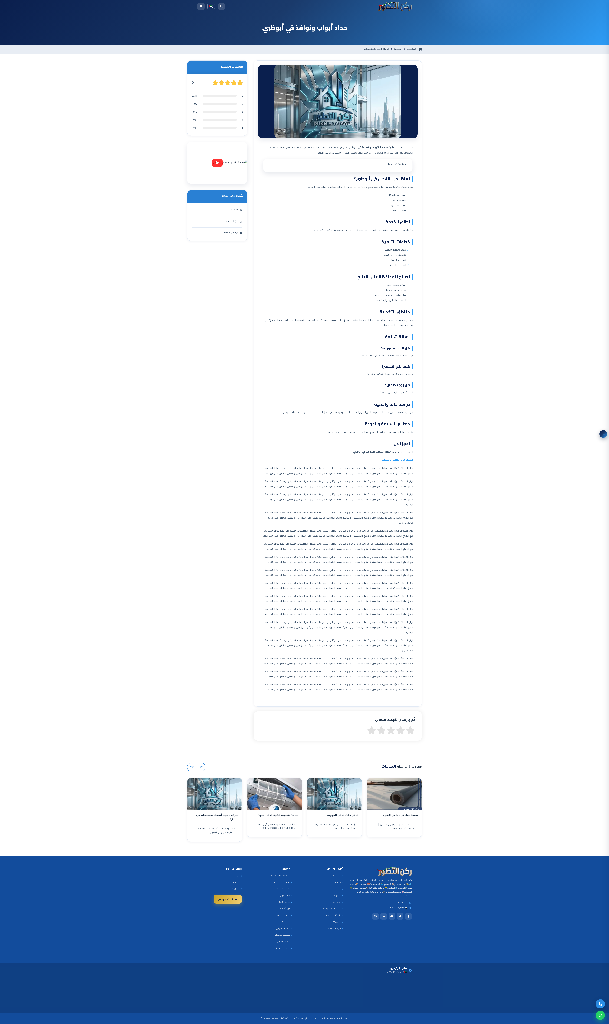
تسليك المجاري (283, 929)
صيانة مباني (284, 896)
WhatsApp (265, 1018)
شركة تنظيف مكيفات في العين (278, 815)
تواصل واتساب (390, 460)
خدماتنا (337, 883)
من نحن (337, 889)
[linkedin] (383, 916)
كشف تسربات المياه (281, 883)
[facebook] (408, 916)
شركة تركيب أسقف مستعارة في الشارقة (217, 817)
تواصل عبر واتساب (398, 903)
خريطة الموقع (334, 929)
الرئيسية (337, 876)
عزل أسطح (285, 909)
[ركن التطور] (394, 6)
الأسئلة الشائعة (333, 916)
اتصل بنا (337, 902)
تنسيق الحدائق (283, 922)
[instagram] (375, 916)
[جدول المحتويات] (603, 434)
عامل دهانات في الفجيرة (342, 815)
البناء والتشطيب (282, 889)
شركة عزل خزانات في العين (400, 815)
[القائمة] (201, 6)
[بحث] (221, 6)
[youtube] (392, 916)
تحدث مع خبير (225, 899)
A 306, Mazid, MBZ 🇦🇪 (397, 908)
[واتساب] (600, 1015)
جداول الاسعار (334, 922)
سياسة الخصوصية (332, 909)
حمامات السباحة (282, 916)
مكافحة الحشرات (282, 935)
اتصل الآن (407, 460)
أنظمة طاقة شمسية (280, 876)
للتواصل (274, 1018)
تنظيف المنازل (283, 902)
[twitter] (400, 916)
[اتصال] (600, 1003)
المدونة (337, 896)
